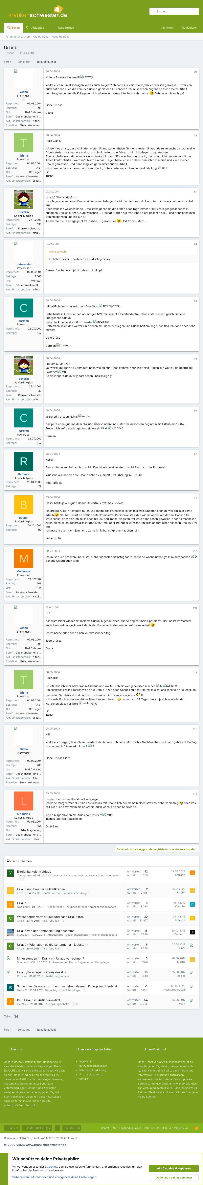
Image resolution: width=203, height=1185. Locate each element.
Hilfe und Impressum (175, 1128)
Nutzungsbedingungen (93, 1065)
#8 (195, 454)
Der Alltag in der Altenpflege (62, 990)
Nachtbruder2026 (174, 989)
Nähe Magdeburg (30, 830)
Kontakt (83, 1078)
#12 (195, 672)
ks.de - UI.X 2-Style (38, 1128)
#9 (195, 497)
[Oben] (191, 1128)
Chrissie (22, 976)
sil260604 (23, 934)
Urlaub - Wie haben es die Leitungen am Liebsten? (52, 944)
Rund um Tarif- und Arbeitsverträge (66, 893)
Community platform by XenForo (41, 1138)
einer (182, 947)
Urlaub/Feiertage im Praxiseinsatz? (41, 972)
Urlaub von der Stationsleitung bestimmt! (46, 931)
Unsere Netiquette (90, 1074)
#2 (195, 135)
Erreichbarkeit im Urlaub (34, 871)
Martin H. (179, 934)
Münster (36, 280)
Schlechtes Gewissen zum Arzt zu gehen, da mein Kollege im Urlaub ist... (68, 986)
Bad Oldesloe (33, 112)
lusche (21, 893)
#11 (195, 607)
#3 (195, 191)
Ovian (20, 920)
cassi (182, 1003)
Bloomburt (23, 906)
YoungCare (24, 875)
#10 (195, 551)
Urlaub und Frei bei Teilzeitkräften (41, 889)
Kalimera (180, 920)
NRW (38, 587)
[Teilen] (190, 72)
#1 (195, 71)
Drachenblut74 (26, 962)
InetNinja (179, 874)
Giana (10, 52)
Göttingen (35, 172)
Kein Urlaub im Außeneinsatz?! (38, 1000)
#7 (195, 410)
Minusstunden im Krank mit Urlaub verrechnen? (50, 958)
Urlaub (21, 903)
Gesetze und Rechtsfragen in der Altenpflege (80, 962)
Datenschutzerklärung (92, 1070)
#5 (195, 300)
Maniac (181, 975)
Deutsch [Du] (72, 1128)
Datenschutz (152, 1128)
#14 (195, 793)
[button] (47, 27)
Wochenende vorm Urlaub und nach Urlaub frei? (50, 917)
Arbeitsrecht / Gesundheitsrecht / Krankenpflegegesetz (84, 875)
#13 (195, 729)
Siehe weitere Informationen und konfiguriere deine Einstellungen (54, 1177)
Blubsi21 (22, 990)
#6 (195, 358)
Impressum (85, 1061)
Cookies (13, 1128)
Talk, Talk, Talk (50, 920)
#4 (195, 244)
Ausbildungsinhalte (57, 976)
